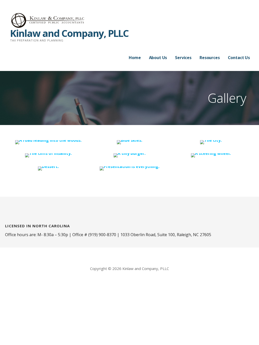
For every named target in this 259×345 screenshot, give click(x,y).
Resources (210, 57)
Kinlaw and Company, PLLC (69, 33)
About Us (158, 57)
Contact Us (239, 57)
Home (135, 57)
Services (183, 57)
